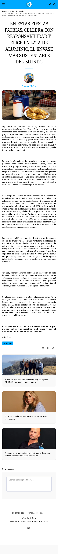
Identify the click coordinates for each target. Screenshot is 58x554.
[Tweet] (43, 348)
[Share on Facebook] (37, 348)
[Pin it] (48, 348)
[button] (3, 4)
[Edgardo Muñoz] (29, 79)
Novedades (20, 11)
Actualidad (6, 337)
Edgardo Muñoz (29, 86)
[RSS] (53, 348)
